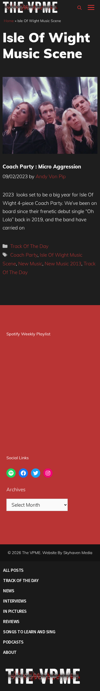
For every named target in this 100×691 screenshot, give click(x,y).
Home (9, 20)
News (8, 591)
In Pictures (15, 611)
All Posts (13, 570)
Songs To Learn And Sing (29, 632)
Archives (15, 489)
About (10, 652)
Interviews (14, 601)
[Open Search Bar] (79, 7)
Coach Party (23, 255)
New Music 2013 (63, 264)
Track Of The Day (29, 246)
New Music (30, 264)
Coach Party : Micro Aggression (42, 166)
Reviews (11, 621)
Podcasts (13, 642)
